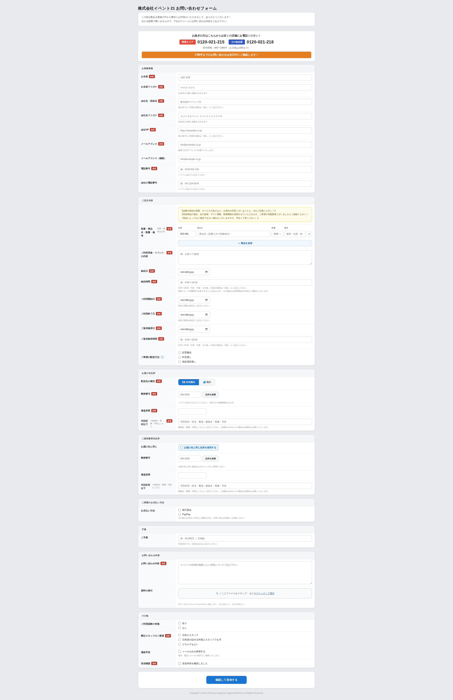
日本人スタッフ (190, 635)
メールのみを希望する (193, 651)
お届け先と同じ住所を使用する (200, 447)
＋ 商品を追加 (245, 243)
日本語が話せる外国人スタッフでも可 (201, 639)
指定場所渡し (189, 361)
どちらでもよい (190, 644)
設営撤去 (186, 352)
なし (184, 627)
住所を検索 (210, 394)
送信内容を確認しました (195, 663)
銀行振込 (186, 510)
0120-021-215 (210, 42)
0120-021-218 (260, 42)
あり (184, 623)
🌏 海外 (207, 382)
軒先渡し (186, 357)
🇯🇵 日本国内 (188, 382)
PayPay (186, 514)
